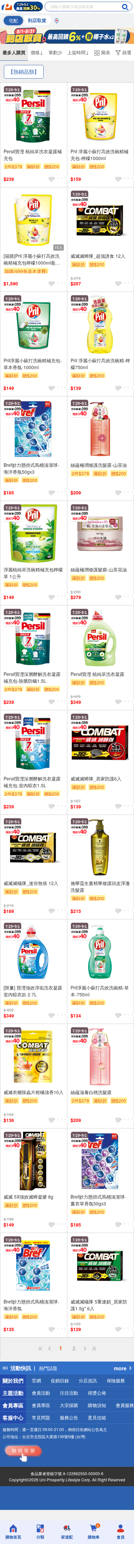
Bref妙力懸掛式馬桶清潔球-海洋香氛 (31, 1305)
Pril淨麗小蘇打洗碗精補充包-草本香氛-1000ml (33, 363)
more (120, 1368)
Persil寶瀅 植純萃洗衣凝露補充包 (33, 154)
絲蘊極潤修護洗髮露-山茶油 (99, 465)
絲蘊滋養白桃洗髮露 (91, 1092)
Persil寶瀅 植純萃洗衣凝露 (97, 674)
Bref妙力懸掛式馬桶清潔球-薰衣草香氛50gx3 (98, 1200)
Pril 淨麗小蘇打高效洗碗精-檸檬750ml (100, 363)
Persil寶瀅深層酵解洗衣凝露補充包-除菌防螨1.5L (32, 677)
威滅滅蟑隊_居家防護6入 (96, 778)
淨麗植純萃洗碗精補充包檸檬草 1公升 (33, 572)
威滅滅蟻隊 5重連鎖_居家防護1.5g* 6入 (99, 1305)
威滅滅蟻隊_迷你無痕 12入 (31, 883)
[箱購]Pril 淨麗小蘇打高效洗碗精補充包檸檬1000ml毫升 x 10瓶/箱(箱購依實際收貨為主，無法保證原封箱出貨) (33, 259)
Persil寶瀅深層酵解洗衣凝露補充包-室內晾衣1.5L (32, 782)
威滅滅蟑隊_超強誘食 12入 (98, 256)
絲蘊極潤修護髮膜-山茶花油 (99, 569)
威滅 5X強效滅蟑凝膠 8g (28, 1196)
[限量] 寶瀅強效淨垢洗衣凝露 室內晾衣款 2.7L (33, 991)
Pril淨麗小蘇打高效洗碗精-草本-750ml (100, 991)
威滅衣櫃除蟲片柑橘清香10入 (33, 1092)
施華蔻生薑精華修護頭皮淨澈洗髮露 (100, 886)
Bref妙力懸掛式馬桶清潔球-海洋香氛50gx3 (31, 468)
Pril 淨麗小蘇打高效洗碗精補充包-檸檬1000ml (99, 154)
